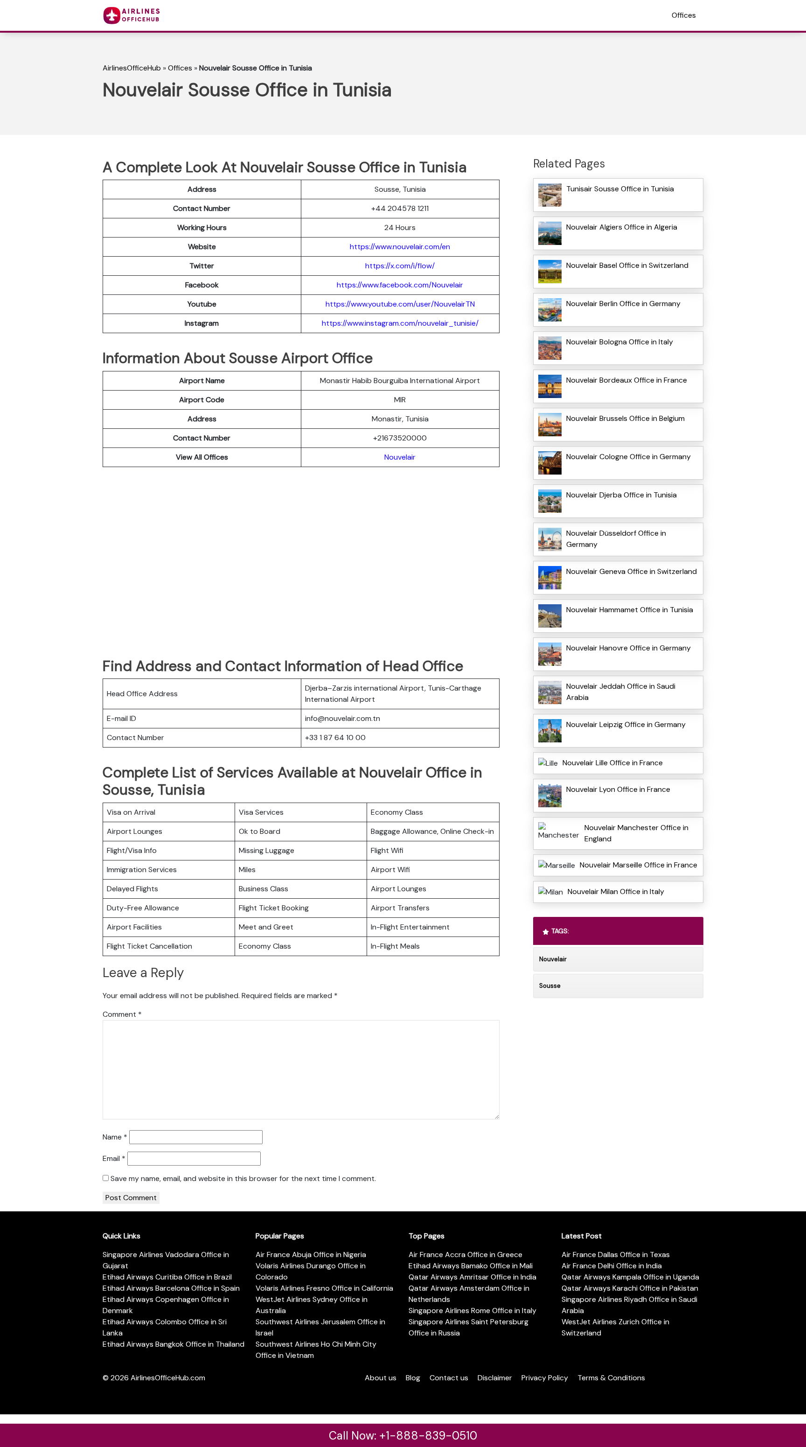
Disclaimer (495, 1378)
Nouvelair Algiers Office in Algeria (621, 227)
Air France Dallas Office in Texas (616, 1254)
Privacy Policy (544, 1378)
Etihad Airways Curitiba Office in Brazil (167, 1277)
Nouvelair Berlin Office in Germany (623, 303)
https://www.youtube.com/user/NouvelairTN (400, 304)
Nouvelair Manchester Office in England (636, 833)
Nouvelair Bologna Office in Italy (619, 342)
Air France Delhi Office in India (612, 1266)
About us (380, 1378)
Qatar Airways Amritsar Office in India (472, 1277)
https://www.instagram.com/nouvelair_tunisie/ (400, 323)
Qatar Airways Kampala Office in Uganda (630, 1277)
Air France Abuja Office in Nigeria (311, 1254)
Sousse (550, 986)
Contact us (449, 1378)
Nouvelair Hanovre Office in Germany (628, 648)
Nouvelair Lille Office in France (613, 763)
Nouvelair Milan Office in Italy (616, 891)
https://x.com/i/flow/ (400, 266)
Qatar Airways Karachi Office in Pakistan (630, 1288)
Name (115, 1137)
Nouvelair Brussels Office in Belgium (625, 418)
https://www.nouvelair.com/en (400, 247)
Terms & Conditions (611, 1378)
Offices (684, 15)
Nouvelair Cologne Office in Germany (628, 456)
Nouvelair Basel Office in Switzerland (627, 265)
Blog (413, 1378)
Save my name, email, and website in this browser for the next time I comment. (243, 1178)
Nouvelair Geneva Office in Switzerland (631, 571)
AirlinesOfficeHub (132, 68)
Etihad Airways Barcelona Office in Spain (171, 1288)
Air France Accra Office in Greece (465, 1254)
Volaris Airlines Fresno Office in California (324, 1288)
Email (114, 1158)
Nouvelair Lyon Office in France (618, 789)
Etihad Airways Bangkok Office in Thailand (173, 1344)
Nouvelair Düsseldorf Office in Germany (616, 538)
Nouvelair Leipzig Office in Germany (626, 724)
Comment (122, 1014)
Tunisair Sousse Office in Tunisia (620, 189)
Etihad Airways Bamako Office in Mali (471, 1266)
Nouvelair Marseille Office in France (638, 865)
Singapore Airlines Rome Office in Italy (472, 1310)
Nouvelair (400, 457)
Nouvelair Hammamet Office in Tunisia (629, 610)
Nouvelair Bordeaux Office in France (626, 380)
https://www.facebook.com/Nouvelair (400, 285)
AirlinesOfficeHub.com (168, 1378)
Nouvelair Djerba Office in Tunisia (621, 495)
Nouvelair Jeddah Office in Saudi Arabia (620, 691)
